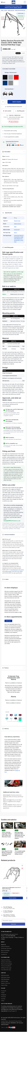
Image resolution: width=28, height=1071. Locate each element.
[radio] (5, 77)
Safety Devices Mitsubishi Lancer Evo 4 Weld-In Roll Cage (11, 888)
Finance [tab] (6, 668)
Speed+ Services (5, 983)
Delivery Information (6, 962)
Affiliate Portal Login (6, 968)
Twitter (3, 992)
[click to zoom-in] (13, 24)
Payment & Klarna (5, 960)
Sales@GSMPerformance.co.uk (12, 520)
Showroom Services (6, 948)
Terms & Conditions (6, 966)
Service (19, 7)
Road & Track (17, 220)
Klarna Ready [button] (6, 895)
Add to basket (16, 102)
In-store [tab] (6, 579)
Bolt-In (15, 232)
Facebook (3, 990)
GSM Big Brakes (5, 979)
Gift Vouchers (4, 952)
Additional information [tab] (13, 213)
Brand (5, 10)
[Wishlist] (22, 865)
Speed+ (16, 7)
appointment (15, 934)
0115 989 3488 (16, 517)
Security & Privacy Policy (15, 1021)
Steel (15, 226)
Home (2, 10)
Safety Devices (11, 10)
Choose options (12, 898)
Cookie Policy (4, 1021)
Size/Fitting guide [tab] (8, 247)
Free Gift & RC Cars (6, 970)
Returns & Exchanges (6, 964)
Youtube (3, 998)
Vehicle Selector (5, 946)
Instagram (3, 994)
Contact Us (4, 954)
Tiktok (2, 1000)
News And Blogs (5, 950)
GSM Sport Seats (5, 977)
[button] (20, 14)
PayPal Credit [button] (6, 893)
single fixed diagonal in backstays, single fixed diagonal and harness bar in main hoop (18, 238)
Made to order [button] (15, 893)
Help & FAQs (4, 985)
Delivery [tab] (6, 728)
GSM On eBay (4, 981)
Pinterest (3, 996)
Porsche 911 (16, 229)
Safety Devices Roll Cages (20, 10)
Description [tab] (7, 151)
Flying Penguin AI (12, 1011)
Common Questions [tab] (9, 534)
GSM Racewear (5, 975)
